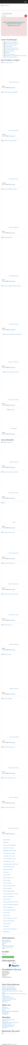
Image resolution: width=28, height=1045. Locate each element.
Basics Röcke (6, 842)
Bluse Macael (14, 428)
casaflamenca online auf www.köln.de (10, 1022)
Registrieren (4, 954)
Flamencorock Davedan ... (14, 130)
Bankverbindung (5, 1012)
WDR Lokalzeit (5, 1021)
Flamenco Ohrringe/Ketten (9, 920)
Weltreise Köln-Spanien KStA (8, 1019)
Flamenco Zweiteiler (7, 888)
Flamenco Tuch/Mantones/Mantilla (10, 904)
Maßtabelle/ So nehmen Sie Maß (9, 999)
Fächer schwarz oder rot (14, 82)
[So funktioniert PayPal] (14, 965)
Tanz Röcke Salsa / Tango (8, 861)
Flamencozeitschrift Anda (7, 1026)
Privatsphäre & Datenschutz (8, 945)
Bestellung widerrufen (6, 941)
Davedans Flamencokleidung (9, 845)
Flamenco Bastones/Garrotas (9, 910)
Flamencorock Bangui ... (14, 227)
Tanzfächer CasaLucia (14, 461)
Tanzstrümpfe (6, 926)
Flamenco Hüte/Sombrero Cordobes (11, 902)
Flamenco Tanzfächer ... (14, 797)
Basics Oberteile (6, 839)
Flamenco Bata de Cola (8, 877)
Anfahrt (3, 1010)
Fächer (14, 522)
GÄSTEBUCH (5, 1014)
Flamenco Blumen (7, 923)
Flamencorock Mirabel (14, 737)
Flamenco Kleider (7, 880)
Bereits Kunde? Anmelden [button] (8, 957)
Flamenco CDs (6, 915)
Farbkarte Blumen (6, 996)
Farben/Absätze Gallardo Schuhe (9, 989)
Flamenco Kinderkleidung (8, 896)
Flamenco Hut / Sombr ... (14, 492)
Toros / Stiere (6, 872)
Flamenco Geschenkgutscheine (10, 929)
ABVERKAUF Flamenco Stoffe (9, 850)
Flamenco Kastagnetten (8, 907)
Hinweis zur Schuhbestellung (8, 987)
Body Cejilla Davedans (14, 275)
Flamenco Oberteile (7, 883)
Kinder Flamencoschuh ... (14, 553)
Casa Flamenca (13, 1044)
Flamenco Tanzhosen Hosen (9, 885)
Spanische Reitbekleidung (8, 891)
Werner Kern (5, 1001)
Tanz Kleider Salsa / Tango (9, 856)
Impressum (4, 943)
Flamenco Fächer (7, 899)
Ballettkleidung (6, 931)
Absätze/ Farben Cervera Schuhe (9, 988)
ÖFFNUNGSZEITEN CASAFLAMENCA (10, 1011)
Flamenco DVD (6, 912)
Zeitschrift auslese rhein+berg (8, 1025)
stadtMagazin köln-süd (7, 1023)
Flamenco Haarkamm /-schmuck (10, 918)
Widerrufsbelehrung (6, 940)
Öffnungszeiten (16, 25)
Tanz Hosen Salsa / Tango (8, 853)
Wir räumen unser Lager (8, 848)
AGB (3, 944)
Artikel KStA (4, 1027)
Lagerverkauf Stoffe (6, 1000)
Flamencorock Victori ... (14, 179)
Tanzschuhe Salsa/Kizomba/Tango (10, 864)
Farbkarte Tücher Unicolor (7, 997)
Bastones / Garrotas (14, 688)
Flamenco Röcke (6, 875)
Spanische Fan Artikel (8, 869)
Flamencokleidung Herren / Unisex (10, 893)
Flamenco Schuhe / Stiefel (8, 866)
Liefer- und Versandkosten (7, 947)
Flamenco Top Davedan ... (14, 362)
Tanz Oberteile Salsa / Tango (9, 858)
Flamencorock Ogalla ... (14, 324)
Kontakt (3, 948)
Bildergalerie (4, 1007)
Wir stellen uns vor (6, 1008)
